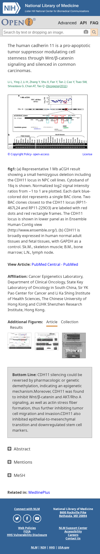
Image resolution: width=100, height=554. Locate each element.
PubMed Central (46, 264)
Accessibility (73, 531)
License (87, 154)
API (83, 23)
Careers (73, 535)
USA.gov (63, 547)
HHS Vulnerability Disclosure (27, 535)
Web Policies (27, 528)
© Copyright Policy (19, 154)
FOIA (26, 531)
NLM (34, 547)
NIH (43, 547)
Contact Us (73, 538)
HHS (52, 547)
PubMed (70, 264)
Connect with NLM (27, 509)
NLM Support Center (73, 528)
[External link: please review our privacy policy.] (17, 518)
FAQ (94, 23)
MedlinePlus (39, 492)
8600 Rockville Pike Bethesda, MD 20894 (73, 514)
